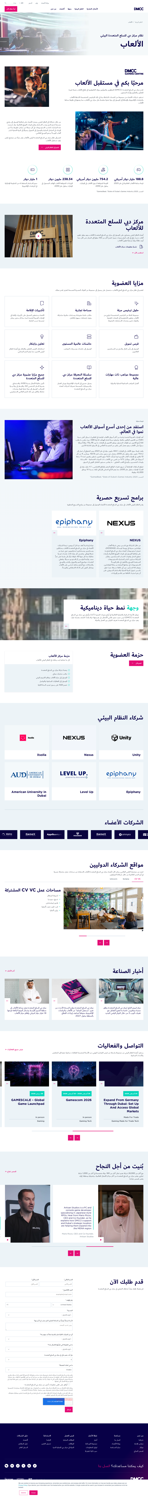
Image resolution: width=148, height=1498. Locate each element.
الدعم (30, 3)
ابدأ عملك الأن (11, 9)
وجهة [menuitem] (69, 9)
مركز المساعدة (115, 1447)
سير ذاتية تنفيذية (91, 1451)
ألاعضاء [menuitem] (62, 9)
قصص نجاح (11, 1171)
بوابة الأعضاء (45, 3)
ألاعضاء (25, 1440)
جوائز (141, 1447)
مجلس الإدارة (138, 1444)
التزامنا (48, 1440)
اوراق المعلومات (91, 1447)
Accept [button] (33, 1493)
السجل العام (23, 1447)
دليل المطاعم (23, 1444)
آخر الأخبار (11, 971)
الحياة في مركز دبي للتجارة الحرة (63, 1447)
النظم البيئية (138, 22)
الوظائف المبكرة (68, 1440)
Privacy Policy (22, 1485)
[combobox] (10, 3)
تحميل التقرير (46, 1444)
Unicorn (113, 879)
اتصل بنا (117, 1440)
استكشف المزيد (38, 1479)
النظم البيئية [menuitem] (79, 9)
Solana (126, 879)
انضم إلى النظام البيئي (52, 147)
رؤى (36, 3)
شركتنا (141, 1440)
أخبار (95, 1440)
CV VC (138, 879)
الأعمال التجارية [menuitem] (92, 9)
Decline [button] (23, 1493)
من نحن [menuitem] (53, 9)
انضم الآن (138, 663)
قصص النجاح (138, 1451)
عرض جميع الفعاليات (15, 1049)
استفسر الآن (138, 253)
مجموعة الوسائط (91, 1444)
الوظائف (71, 1444)
